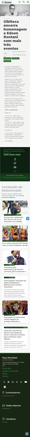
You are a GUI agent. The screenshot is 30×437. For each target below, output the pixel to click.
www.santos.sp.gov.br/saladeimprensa (15, 177)
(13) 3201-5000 (6, 368)
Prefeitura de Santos (7, 2)
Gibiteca (15, 58)
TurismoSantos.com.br (8, 395)
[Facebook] (15, 159)
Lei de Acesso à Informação (10, 371)
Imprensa (5, 376)
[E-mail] (15, 167)
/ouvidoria (5, 422)
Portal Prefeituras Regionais (13, 196)
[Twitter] (15, 163)
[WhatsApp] (15, 171)
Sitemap (4, 373)
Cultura (7, 58)
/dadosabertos (6, 408)
